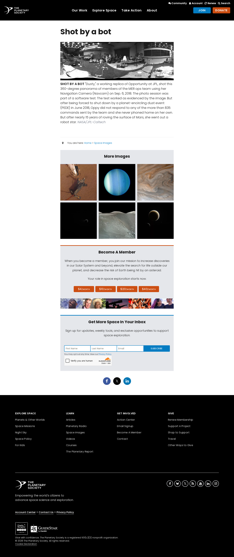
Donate (221, 10)
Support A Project (179, 426)
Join (202, 10)
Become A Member (129, 432)
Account (197, 3)
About (152, 10)
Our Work (79, 10)
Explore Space (104, 10)
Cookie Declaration (26, 544)
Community (179, 3)
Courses (71, 445)
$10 (105, 289)
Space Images (103, 143)
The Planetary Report (79, 451)
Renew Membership (180, 420)
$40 (149, 289)
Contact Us (46, 512)
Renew (212, 3)
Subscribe (156, 348)
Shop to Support (178, 432)
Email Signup (125, 426)
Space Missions (25, 426)
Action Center (126, 420)
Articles (70, 420)
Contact (122, 439)
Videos (70, 439)
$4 (84, 289)
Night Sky (21, 432)
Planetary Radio (76, 426)
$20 (127, 289)
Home (88, 143)
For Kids (20, 445)
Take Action (131, 10)
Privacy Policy (105, 354)
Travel (172, 439)
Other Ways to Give (180, 445)
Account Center (25, 512)
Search (225, 3)
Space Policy (23, 439)
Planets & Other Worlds (30, 420)
